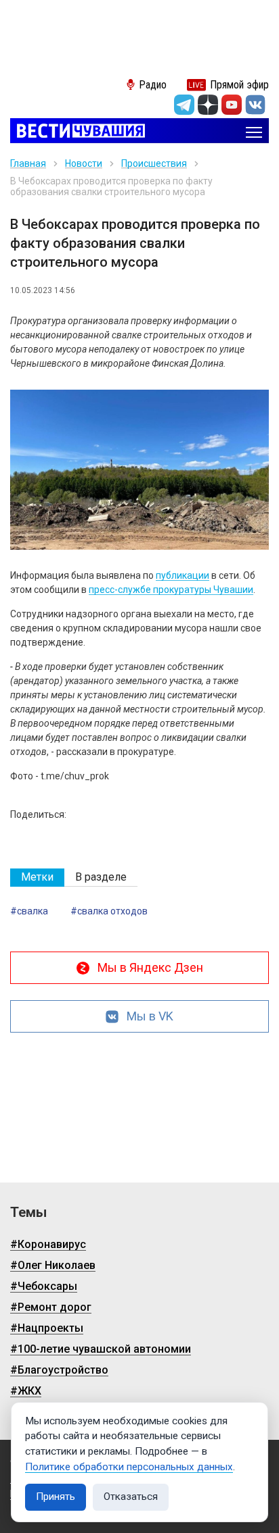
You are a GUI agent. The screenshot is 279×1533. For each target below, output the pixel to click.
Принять (55, 1496)
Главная (28, 163)
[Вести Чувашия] (77, 132)
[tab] (37, 877)
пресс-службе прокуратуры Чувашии (171, 589)
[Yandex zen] (208, 105)
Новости (83, 163)
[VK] (255, 105)
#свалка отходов (109, 911)
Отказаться (131, 1496)
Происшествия (154, 163)
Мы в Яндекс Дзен (150, 967)
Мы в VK (150, 1016)
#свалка (29, 911)
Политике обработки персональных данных (129, 1467)
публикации (182, 575)
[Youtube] (231, 105)
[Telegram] (184, 105)
